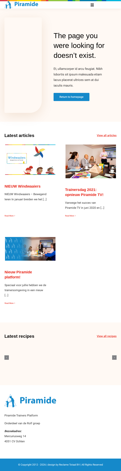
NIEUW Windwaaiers (30, 156)
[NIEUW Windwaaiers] (30, 160)
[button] (6, 357)
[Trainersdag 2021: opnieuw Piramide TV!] (91, 161)
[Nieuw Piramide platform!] (30, 249)
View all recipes (107, 336)
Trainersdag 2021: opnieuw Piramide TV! (91, 156)
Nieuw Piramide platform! (30, 245)
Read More (9, 215)
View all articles (107, 135)
